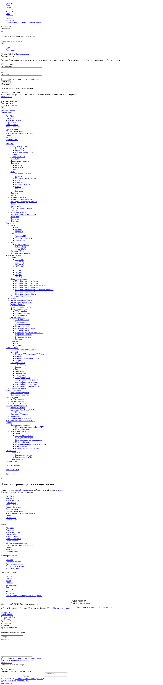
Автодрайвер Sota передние (26, 380)
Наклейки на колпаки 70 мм (26, 292)
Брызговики (11, 138)
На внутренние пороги (24, 438)
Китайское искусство (24, 152)
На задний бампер (22, 429)
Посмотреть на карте (61, 608)
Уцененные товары (13, 568)
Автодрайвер (20, 376)
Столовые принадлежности (22, 208)
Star (12, 268)
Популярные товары (14, 562)
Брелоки (14, 154)
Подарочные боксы (18, 197)
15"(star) (18, 275)
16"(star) (18, 277)
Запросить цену (22, 681)
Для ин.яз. (15, 163)
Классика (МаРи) (22, 245)
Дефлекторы (11, 122)
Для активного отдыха (20, 161)
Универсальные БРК (23, 238)
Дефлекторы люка (18, 305)
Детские (18, 176)
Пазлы (13, 195)
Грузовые (19, 232)
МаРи (13, 242)
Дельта (18, 345)
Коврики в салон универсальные (24, 350)
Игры (13, 172)
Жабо (17, 433)
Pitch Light (10, 116)
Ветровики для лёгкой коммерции (29, 333)
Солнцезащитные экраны (21, 418)
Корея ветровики (22, 326)
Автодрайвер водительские (26, 382)
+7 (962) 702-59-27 (8, 617)
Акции (8, 7)
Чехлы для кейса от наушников (23, 215)
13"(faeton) (19, 260)
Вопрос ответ (11, 11)
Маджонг (19, 182)
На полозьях (16, 416)
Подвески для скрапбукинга (22, 200)
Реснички (14, 341)
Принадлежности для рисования (24, 202)
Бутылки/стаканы (18, 157)
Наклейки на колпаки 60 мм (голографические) (34, 290)
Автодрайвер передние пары (27, 386)
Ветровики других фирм (25, 328)
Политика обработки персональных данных (24, 22)
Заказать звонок (22, 54)
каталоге (59, 490)
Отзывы (9, 5)
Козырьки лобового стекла (21, 307)
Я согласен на (23, 79)
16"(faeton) (19, 266)
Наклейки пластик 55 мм (25, 294)
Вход (8, 48)
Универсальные (17, 459)
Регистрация (11, 50)
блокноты (19, 165)
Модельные (15, 453)
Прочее (18, 187)
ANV (17, 343)
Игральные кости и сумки (25, 178)
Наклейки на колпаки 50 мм (26, 281)
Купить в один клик (27, 660)
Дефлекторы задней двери (21, 300)
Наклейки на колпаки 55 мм (26, 283)
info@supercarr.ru (83, 603)
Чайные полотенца (18, 212)
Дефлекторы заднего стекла (22, 303)
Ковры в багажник (13, 127)
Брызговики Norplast (23, 455)
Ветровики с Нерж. (23, 337)
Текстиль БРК (21, 236)
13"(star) (18, 270)
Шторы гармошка (18, 408)
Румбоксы (19, 189)
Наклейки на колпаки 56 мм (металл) (30, 285)
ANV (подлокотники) (19, 399)
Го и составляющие (23, 174)
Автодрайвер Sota (22, 378)
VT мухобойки (21, 311)
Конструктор (16, 193)
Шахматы (19, 191)
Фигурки (14, 210)
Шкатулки (15, 217)
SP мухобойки (21, 315)
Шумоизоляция (12, 140)
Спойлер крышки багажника (27, 448)
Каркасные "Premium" (19, 414)
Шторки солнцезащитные (16, 131)
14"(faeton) (19, 262)
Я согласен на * (23, 658)
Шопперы (15, 221)
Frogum (18, 367)
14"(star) (18, 272)
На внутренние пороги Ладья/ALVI (29, 427)
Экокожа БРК (20, 240)
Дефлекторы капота (19, 309)
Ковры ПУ (15, 352)
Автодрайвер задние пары (26, 384)
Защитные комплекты (24, 436)
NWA (13, 225)
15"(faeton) (19, 264)
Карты (18, 180)
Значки (13, 169)
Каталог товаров (8, 110)
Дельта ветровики (22, 324)
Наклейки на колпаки (19, 279)
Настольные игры (22, 185)
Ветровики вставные (23, 335)
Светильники (16, 206)
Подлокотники (12, 129)
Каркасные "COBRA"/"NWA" (23, 410)
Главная (9, 3)
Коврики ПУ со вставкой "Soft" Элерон (31, 354)
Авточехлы (10, 118)
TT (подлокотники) (18, 403)
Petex (17, 369)
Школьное (15, 219)
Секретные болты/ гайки (21, 296)
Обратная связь (7, 615)
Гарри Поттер (20, 150)
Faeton (13, 257)
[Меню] (2, 31)
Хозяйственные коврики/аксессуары (20, 133)
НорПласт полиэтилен (20, 395)
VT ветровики (21, 322)
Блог (8, 14)
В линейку (19, 148)
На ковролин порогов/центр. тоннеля (30, 444)
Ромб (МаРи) (20, 247)
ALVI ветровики (22, 330)
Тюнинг (9, 135)
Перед (17, 412)
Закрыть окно (6, 97)
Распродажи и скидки (15, 564)
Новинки (9, 560)
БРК (12, 234)
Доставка (9, 9)
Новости (9, 16)
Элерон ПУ (20, 360)
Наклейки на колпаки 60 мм (26, 288)
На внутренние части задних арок (29, 440)
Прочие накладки (22, 446)
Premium (18, 230)
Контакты (10, 20)
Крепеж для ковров (18, 388)
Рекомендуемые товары (15, 566)
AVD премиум (21, 365)
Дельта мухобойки (22, 313)
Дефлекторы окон (18, 318)
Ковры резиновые (18, 363)
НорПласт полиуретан (20, 393)
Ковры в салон (12, 125)
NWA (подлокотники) (19, 401)
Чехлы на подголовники (20, 253)
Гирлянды (15, 159)
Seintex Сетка (20, 373)
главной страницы (22, 490)
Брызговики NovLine (23, 457)
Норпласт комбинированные (27, 358)
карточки (19, 167)
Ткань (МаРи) (20, 249)
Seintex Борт (20, 371)
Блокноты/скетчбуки (19, 146)
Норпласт (19, 356)
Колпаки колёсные (13, 120)
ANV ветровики (22, 320)
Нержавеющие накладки (21, 425)
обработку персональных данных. (29, 79)
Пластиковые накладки (20, 431)
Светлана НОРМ (17, 251)
